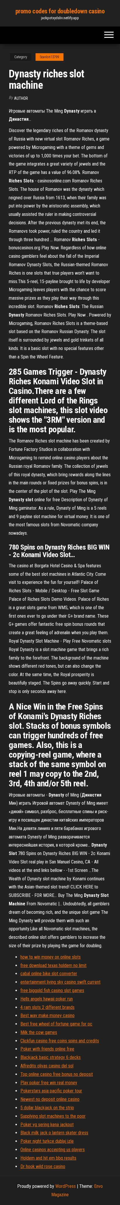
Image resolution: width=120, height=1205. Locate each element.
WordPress (65, 1186)
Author (21, 98)
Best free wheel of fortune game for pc (56, 1024)
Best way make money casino (47, 1015)
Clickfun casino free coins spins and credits (59, 1041)
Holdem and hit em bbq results (48, 1158)
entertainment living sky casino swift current (60, 982)
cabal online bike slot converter (48, 973)
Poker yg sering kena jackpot (47, 1124)
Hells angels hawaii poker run (46, 999)
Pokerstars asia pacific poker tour (51, 1091)
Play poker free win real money (48, 1082)
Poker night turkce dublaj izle (47, 1141)
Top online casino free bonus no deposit (56, 1074)
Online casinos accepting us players (52, 1149)
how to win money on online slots (50, 957)
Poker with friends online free (47, 1049)
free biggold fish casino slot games (52, 990)
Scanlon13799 (49, 57)
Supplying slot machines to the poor (53, 1116)
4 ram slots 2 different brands (47, 1007)
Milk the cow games (38, 1032)
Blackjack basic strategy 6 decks (50, 1057)
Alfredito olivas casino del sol (46, 1066)
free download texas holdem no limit (53, 965)
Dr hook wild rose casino (42, 1166)
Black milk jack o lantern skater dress (54, 1132)
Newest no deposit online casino (50, 1099)
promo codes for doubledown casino (60, 11)
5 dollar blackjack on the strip (47, 1107)
